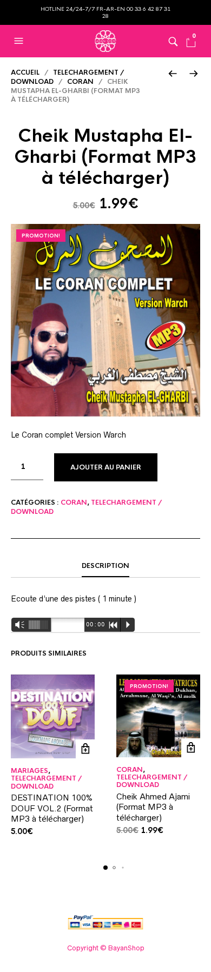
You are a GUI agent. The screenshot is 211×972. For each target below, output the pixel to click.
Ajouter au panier (105, 467)
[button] (20, 41)
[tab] (105, 566)
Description (105, 565)
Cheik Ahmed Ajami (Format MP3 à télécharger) (153, 807)
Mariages (29, 770)
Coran (80, 81)
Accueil (25, 72)
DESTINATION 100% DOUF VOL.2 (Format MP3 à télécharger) (52, 808)
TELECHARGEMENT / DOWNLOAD (46, 782)
